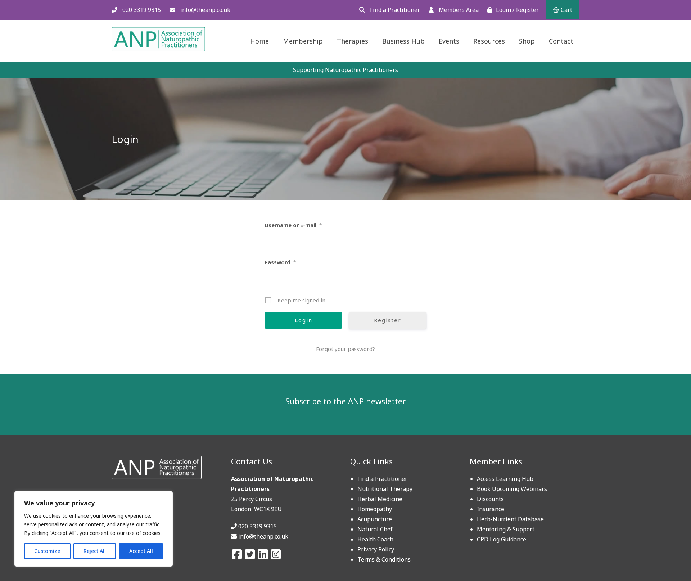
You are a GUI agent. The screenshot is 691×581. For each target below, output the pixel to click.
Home (259, 41)
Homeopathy (374, 509)
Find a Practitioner (394, 10)
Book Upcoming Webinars (512, 489)
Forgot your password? (345, 348)
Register (387, 320)
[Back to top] (668, 558)
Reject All (94, 551)
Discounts (490, 499)
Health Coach (375, 539)
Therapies (352, 41)
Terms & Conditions (384, 559)
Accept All (141, 551)
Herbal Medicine (379, 499)
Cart (565, 10)
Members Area (458, 10)
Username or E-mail (293, 225)
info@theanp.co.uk (204, 10)
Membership (303, 41)
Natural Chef (375, 529)
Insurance (490, 509)
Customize (47, 551)
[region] (93, 529)
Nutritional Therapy (384, 489)
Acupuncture (374, 519)
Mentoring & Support (505, 529)
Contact (561, 41)
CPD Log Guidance (501, 539)
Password (280, 262)
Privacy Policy (375, 549)
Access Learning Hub (505, 479)
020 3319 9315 (141, 10)
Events (449, 41)
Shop (527, 41)
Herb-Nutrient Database (510, 519)
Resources (489, 41)
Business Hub (403, 41)
